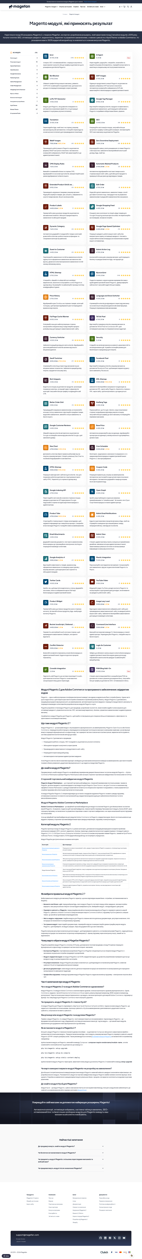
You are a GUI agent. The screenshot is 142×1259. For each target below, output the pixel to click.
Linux (74, 1201)
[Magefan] (19, 6)
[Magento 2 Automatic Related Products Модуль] (110, 170)
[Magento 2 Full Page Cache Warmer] (63, 323)
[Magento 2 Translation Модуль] (63, 126)
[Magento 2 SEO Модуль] (110, 126)
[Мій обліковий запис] (131, 7)
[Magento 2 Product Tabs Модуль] (63, 519)
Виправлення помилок (79, 1198)
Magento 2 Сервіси (33, 1198)
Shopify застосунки (65, 6)
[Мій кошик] (124, 7)
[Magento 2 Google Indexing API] (63, 498)
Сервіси (76, 6)
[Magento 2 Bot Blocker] (63, 83)
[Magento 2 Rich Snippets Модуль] (63, 386)
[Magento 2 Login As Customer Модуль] (110, 653)
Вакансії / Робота (78, 1213)
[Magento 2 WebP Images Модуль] (63, 148)
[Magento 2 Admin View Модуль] (110, 542)
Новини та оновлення (79, 1207)
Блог (101, 6)
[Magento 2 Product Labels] (63, 212)
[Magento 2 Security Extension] (110, 343)
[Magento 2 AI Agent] (110, 61)
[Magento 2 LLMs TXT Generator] (63, 105)
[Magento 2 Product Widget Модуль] (63, 609)
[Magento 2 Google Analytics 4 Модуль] (63, 565)
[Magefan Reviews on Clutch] (104, 1252)
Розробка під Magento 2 (80, 1219)
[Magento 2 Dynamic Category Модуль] (63, 234)
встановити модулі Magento (101, 1036)
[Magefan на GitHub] (100, 1238)
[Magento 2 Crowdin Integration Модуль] (63, 674)
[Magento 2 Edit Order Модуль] (110, 191)
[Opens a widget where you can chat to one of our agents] (6, 1256)
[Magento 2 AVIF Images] (110, 83)
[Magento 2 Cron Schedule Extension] (110, 452)
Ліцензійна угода (104, 1198)
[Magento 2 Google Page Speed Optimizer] (110, 234)
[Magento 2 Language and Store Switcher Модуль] (110, 302)
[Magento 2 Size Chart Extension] (63, 452)
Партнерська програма (56, 1204)
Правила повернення (105, 1201)
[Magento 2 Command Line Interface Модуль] (110, 630)
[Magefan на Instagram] (119, 1238)
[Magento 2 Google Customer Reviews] (63, 431)
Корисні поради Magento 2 (81, 1216)
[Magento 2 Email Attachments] (63, 542)
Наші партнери (53, 1207)
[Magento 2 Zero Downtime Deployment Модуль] (110, 148)
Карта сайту (30, 1204)
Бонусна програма (54, 1210)
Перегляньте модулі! (90, 1)
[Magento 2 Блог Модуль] (63, 61)
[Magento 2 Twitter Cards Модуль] (63, 587)
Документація (77, 1204)
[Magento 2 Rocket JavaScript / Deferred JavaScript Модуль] (63, 630)
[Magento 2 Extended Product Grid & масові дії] (63, 191)
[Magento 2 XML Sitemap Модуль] (110, 386)
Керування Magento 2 (79, 1210)
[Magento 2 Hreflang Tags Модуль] (110, 410)
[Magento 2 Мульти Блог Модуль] (110, 280)
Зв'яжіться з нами (93, 6)
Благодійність (53, 1213)
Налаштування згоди (105, 1207)
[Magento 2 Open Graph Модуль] (110, 498)
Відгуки (51, 1201)
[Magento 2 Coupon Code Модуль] (110, 474)
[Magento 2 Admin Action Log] (110, 257)
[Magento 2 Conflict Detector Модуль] (63, 653)
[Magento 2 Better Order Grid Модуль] (63, 410)
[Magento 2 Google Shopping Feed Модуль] (110, 212)
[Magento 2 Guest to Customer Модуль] (63, 257)
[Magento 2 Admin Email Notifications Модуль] (110, 519)
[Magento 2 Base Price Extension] (110, 431)
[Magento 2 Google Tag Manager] (110, 105)
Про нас (82, 6)
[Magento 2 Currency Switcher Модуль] (63, 343)
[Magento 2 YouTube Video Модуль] (110, 587)
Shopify (75, 1222)
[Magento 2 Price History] (63, 302)
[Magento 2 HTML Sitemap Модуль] (63, 280)
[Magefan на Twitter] (115, 1238)
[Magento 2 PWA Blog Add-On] (110, 674)
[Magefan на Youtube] (124, 1238)
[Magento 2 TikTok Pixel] (110, 323)
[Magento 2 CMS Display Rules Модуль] (63, 170)
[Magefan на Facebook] (110, 1238)
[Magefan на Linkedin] (105, 1238)
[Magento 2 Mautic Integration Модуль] (110, 565)
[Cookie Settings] (132, 1256)
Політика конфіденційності (107, 1204)
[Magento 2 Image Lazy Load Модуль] (110, 609)
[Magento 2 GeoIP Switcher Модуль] (63, 364)
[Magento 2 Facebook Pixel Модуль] (110, 364)
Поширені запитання (105, 1210)
